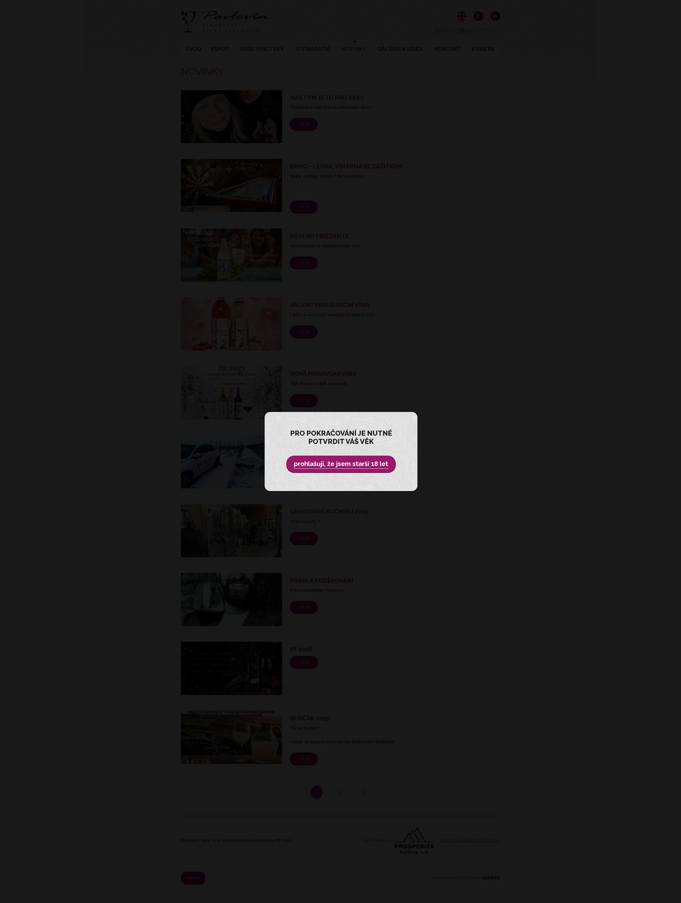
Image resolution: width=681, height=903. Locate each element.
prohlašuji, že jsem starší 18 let (341, 464)
